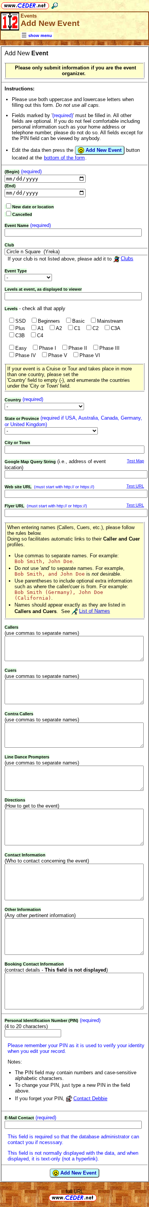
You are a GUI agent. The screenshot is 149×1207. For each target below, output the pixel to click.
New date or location (33, 206)
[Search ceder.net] (55, 4)
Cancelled (22, 214)
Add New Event (102, 150)
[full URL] (99, 1197)
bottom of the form (64, 158)
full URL (74, 1191)
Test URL (135, 486)
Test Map (135, 461)
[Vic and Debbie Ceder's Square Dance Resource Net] (25, 4)
